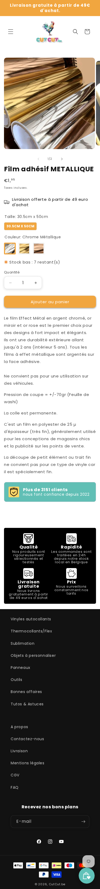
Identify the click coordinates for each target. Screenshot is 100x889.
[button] (11, 32)
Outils (16, 679)
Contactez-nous (27, 739)
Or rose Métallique (39, 248)
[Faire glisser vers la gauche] (38, 159)
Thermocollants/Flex (31, 631)
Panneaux (20, 667)
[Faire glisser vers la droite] (62, 159)
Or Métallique (24, 248)
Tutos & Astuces (27, 704)
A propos (19, 726)
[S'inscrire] (83, 821)
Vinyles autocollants (31, 619)
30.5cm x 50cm (20, 225)
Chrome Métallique (10, 248)
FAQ (15, 787)
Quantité (12, 272)
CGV (15, 775)
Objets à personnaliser (33, 655)
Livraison (19, 751)
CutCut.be (57, 884)
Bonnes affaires (26, 691)
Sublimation (23, 643)
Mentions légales (28, 763)
